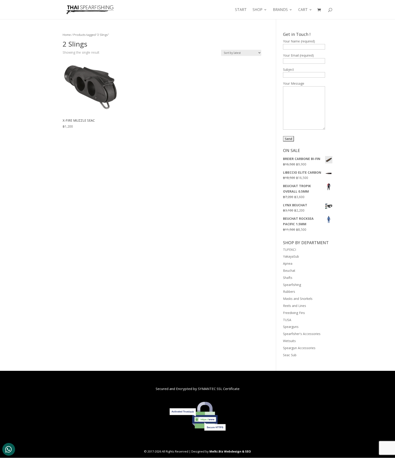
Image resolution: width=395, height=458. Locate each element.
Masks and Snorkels (297, 298)
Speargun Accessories (299, 348)
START (241, 10)
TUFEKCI (289, 249)
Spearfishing (292, 285)
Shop (257, 10)
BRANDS (280, 10)
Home (67, 35)
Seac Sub (289, 355)
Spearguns (291, 327)
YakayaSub (291, 256)
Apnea (287, 263)
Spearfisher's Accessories (301, 334)
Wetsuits (289, 341)
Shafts (287, 277)
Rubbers (289, 291)
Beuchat (289, 270)
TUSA (287, 320)
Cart (303, 10)
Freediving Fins (294, 313)
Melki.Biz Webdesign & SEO (230, 451)
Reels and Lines (294, 306)
